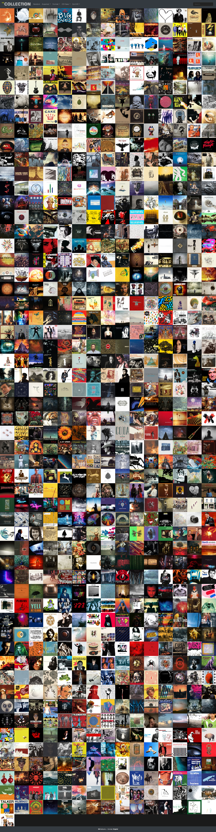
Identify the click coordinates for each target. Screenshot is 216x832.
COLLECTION (16, 4)
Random (36, 4)
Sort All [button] (75, 4)
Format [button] (56, 4)
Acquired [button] (45, 4)
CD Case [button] (65, 4)
